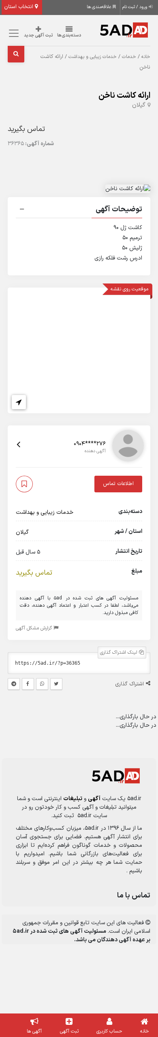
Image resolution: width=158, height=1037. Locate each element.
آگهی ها (34, 1031)
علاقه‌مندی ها (100, 7)
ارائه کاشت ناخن (124, 96)
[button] (79, 210)
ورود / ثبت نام (135, 7)
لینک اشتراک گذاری (119, 652)
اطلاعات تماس (118, 484)
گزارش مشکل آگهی (34, 628)
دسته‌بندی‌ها (69, 35)
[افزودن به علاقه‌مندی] (24, 484)
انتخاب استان (19, 7)
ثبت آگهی (69, 1031)
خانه (145, 56)
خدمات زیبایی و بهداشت (92, 56)
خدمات (129, 56)
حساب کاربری (109, 1031)
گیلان (138, 105)
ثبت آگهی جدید (38, 35)
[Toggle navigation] (13, 33)
